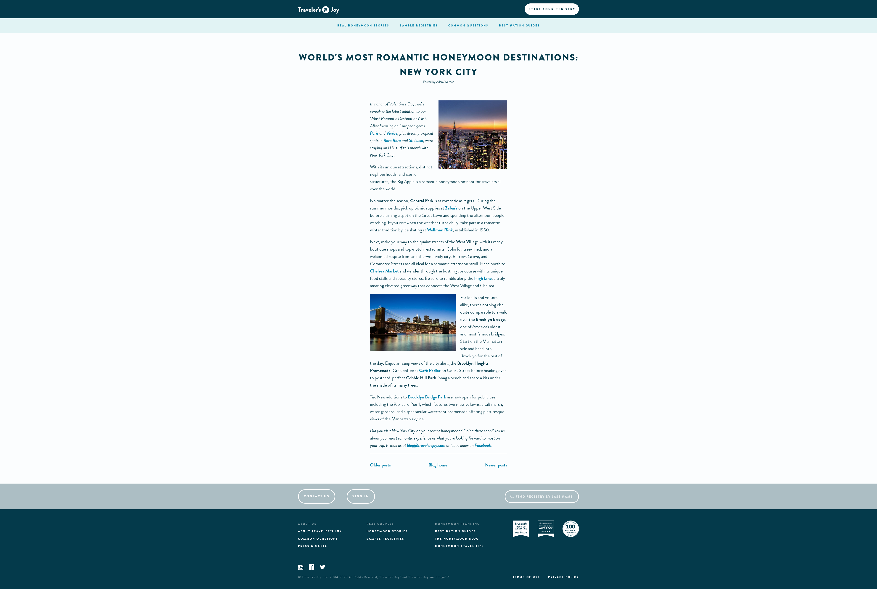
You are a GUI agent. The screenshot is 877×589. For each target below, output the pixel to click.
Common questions (318, 539)
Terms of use (526, 577)
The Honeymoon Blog (457, 539)
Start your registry (552, 9)
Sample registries (385, 539)
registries (419, 26)
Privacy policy (563, 577)
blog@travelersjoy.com (426, 445)
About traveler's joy (320, 531)
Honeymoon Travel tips (459, 546)
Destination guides (455, 531)
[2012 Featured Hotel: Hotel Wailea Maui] (496, 465)
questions (468, 26)
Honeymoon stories (387, 531)
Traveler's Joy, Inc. (315, 577)
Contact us (317, 496)
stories (363, 26)
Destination (519, 26)
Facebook (483, 445)
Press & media (312, 546)
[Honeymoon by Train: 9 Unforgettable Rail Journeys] (380, 465)
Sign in (360, 496)
